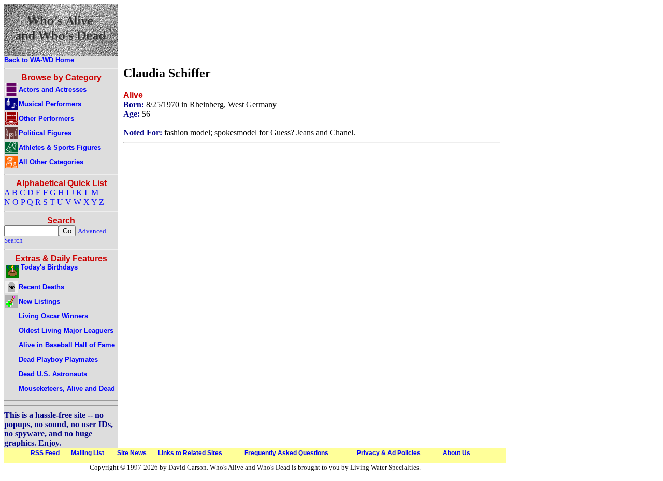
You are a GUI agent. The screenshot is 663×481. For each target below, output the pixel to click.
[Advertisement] (311, 32)
